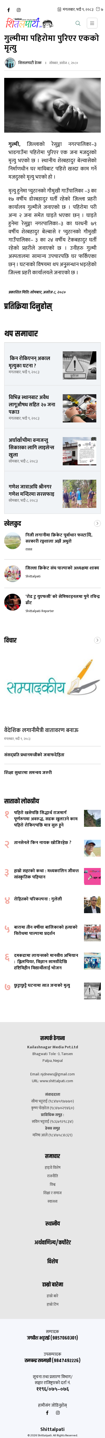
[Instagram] (18, 10)
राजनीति (52, 1176)
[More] (97, 522)
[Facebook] (8, 10)
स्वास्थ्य (52, 1201)
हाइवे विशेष (52, 1167)
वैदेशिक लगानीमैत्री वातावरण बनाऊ (41, 730)
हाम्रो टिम (53, 1304)
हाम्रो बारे (52, 1296)
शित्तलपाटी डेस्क (30, 63)
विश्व (52, 1184)
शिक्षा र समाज (52, 1193)
